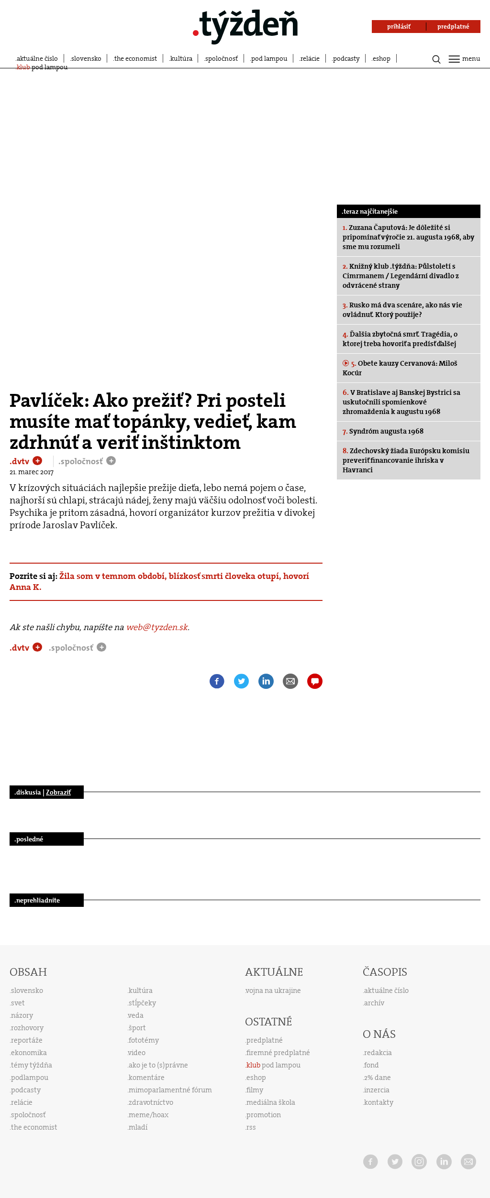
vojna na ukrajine (273, 990)
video (136, 1052)
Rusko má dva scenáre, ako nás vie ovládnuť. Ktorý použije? (402, 309)
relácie (310, 58)
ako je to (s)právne (158, 1065)
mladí (138, 1127)
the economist (135, 58)
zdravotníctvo (151, 1102)
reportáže (27, 1040)
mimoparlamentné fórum (170, 1090)
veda (136, 1015)
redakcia (378, 1052)
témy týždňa (31, 1065)
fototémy (144, 1040)
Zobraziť (58, 792)
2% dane (377, 1077)
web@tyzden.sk (157, 627)
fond (371, 1065)
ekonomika (29, 1052)
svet (18, 1003)
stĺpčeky (142, 1003)
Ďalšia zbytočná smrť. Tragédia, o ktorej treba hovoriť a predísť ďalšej (400, 339)
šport (137, 1028)
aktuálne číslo (37, 58)
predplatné (264, 1040)
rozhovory (27, 1028)
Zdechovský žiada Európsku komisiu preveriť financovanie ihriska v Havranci (406, 460)
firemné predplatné (278, 1052)
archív (374, 1003)
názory (22, 1015)
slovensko (86, 58)
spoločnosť (221, 58)
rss (251, 1127)
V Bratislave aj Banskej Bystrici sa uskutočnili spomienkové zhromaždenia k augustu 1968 (401, 402)
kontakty (378, 1102)
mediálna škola (270, 1102)
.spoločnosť (81, 461)
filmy (254, 1090)
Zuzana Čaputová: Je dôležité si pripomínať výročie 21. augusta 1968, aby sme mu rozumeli (408, 237)
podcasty (346, 58)
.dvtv (20, 461)
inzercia (377, 1090)
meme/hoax (148, 1115)
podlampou (29, 1077)
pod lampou (269, 58)
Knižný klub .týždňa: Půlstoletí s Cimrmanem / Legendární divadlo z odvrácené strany (401, 275)
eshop (381, 58)
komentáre (147, 1077)
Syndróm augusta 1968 (383, 431)
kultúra (181, 58)
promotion (263, 1115)
